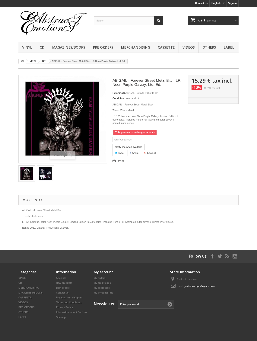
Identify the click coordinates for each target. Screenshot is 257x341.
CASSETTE (166, 47)
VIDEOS (188, 47)
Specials (61, 278)
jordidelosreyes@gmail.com (200, 286)
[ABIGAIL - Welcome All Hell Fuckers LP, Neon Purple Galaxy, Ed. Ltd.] (27, 174)
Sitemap (61, 317)
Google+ (151, 153)
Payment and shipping (69, 297)
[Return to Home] (22, 61)
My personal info (103, 292)
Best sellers (63, 287)
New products (64, 282)
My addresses (102, 287)
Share (134, 153)
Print (121, 160)
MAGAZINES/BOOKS (68, 47)
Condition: (119, 98)
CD (42, 47)
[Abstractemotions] (53, 23)
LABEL (229, 47)
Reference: (119, 93)
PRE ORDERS (103, 47)
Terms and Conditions (69, 302)
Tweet (120, 153)
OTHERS (209, 47)
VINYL (27, 47)
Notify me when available (128, 147)
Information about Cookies (71, 312)
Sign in (232, 3)
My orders (99, 278)
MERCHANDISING (135, 47)
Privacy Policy (64, 307)
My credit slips (102, 282)
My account (103, 272)
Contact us (201, 3)
